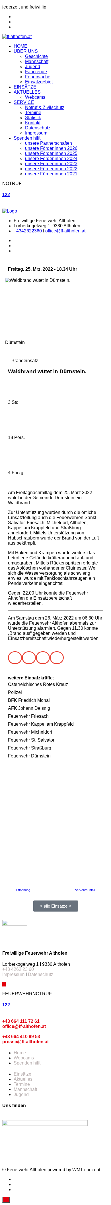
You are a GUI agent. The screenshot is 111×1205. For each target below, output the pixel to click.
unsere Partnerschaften (48, 143)
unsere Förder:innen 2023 (51, 163)
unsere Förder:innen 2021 (51, 173)
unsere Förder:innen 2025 (51, 153)
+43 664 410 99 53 (21, 1036)
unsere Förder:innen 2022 (51, 168)
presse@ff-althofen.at (25, 1041)
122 (6, 194)
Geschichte (36, 56)
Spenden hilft (27, 138)
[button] (15, 657)
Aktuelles (23, 1079)
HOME (20, 46)
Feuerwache (37, 76)
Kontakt (32, 122)
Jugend (32, 66)
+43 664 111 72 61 (21, 1021)
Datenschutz (37, 127)
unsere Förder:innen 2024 (51, 158)
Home (20, 1052)
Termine (33, 112)
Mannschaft (36, 61)
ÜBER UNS (26, 51)
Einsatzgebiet (39, 81)
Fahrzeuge (36, 71)
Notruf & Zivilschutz (44, 107)
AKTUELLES (27, 92)
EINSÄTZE (25, 87)
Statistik (33, 117)
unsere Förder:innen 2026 (51, 148)
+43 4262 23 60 (18, 969)
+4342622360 (28, 230)
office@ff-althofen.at (65, 230)
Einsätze (22, 1074)
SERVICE (24, 102)
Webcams (35, 97)
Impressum (36, 133)
